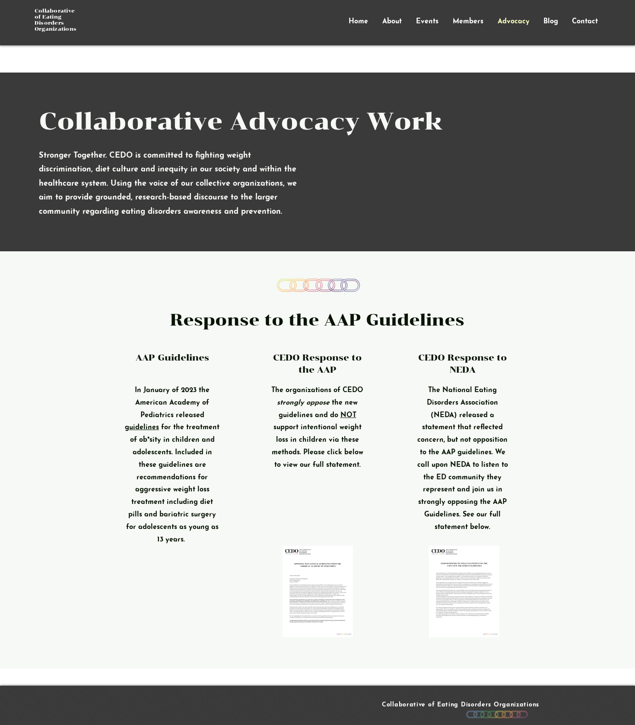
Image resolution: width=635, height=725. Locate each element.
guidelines (142, 427)
